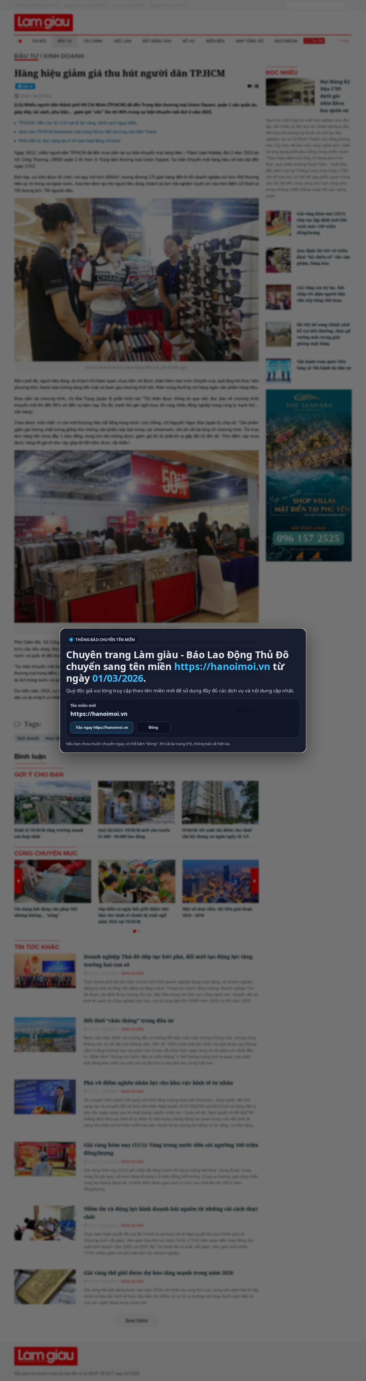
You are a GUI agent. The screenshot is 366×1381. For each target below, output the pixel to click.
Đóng (153, 727)
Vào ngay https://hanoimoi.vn (102, 727)
